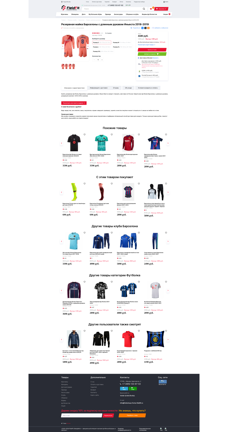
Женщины (75, 14)
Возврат (114, 1)
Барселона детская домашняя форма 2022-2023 (126, 204)
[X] (145, 28)
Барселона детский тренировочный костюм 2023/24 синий (101, 253)
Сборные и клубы (132, 14)
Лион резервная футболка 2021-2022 (100, 302)
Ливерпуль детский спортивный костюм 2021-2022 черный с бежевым (100, 352)
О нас (87, 1)
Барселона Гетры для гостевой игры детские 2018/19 (74, 204)
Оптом (121, 1)
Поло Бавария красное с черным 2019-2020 (127, 351)
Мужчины (64, 14)
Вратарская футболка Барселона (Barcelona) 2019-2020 (100, 155)
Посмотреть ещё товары (146, 44)
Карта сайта (95, 395)
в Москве (149, 58)
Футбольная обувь (95, 14)
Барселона (81, 20)
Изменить (155, 58)
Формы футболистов (149, 14)
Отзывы (116, 88)
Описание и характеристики (74, 88)
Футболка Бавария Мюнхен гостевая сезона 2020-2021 (152, 302)
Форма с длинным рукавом (93, 20)
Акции (165, 14)
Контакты (128, 1)
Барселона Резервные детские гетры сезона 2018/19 (99, 204)
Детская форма (66, 387)
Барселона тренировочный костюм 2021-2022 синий (128, 253)
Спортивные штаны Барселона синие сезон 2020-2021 (153, 253)
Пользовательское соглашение (145, 429)
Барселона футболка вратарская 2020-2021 (127, 155)
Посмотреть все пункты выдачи (73, 103)
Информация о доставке (98, 88)
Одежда (108, 14)
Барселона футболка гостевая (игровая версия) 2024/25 (72, 155)
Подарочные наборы (139, 1)
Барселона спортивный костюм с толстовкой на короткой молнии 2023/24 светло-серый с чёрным (154, 205)
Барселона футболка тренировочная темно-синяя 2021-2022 (155, 156)
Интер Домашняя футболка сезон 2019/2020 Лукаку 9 (127, 302)
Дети (83, 14)
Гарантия (107, 1)
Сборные (64, 398)
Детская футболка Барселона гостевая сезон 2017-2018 (72, 253)
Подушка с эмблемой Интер (153, 350)
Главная (63, 20)
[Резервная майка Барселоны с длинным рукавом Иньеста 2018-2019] (75, 46)
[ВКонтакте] (142, 28)
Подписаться (108, 415)
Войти (166, 1)
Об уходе (128, 88)
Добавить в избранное (161, 28)
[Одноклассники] (148, 28)
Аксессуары (118, 14)
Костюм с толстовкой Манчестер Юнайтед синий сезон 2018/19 (73, 351)
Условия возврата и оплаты (148, 88)
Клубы (63, 395)
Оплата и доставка (97, 1)
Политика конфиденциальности (124, 429)
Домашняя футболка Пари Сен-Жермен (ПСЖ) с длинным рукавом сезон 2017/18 (74, 303)
